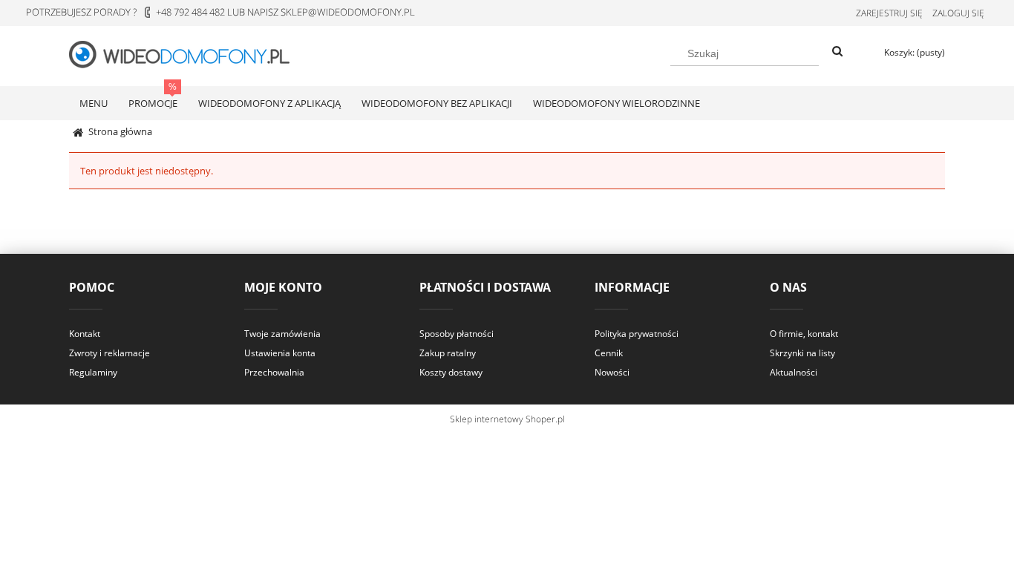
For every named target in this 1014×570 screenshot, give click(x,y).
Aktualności (793, 372)
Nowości (612, 372)
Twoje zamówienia (282, 333)
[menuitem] (93, 103)
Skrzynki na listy (802, 353)
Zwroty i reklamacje (109, 353)
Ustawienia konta (279, 353)
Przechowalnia (274, 372)
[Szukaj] (837, 52)
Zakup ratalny (447, 353)
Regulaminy (93, 372)
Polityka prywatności (636, 333)
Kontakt (84, 333)
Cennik (609, 353)
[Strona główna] (188, 53)
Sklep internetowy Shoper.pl (507, 419)
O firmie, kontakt (804, 333)
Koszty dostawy (451, 372)
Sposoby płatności (456, 333)
